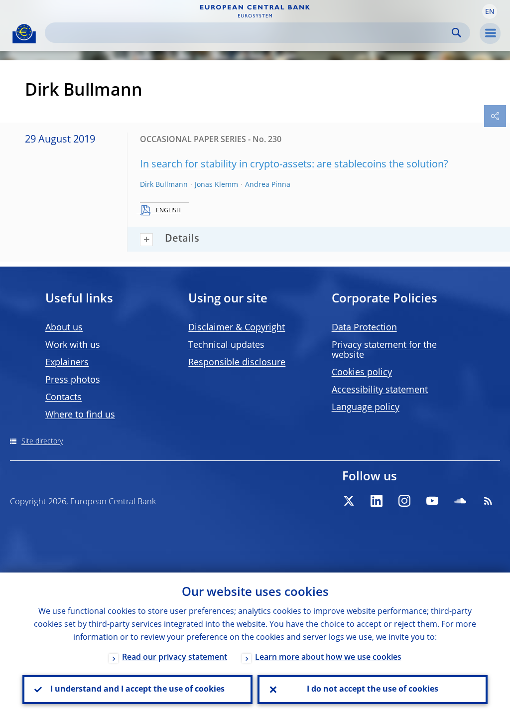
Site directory (42, 441)
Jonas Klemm (216, 184)
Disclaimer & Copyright (236, 327)
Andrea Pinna (267, 184)
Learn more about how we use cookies (328, 658)
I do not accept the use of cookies (372, 690)
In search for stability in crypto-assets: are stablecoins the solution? (294, 165)
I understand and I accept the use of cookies (137, 690)
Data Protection (364, 327)
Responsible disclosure (236, 362)
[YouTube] (432, 501)
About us (64, 327)
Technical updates (226, 345)
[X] (349, 501)
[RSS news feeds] (488, 501)
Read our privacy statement (174, 658)
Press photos (72, 380)
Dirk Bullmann (164, 184)
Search (456, 32)
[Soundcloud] (460, 501)
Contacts (63, 397)
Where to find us (80, 415)
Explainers (67, 362)
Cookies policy (362, 372)
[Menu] (490, 33)
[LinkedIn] (376, 501)
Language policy (365, 407)
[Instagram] (404, 501)
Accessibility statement (380, 390)
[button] (489, 11)
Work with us (72, 345)
